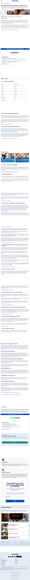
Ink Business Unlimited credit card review (14, 394)
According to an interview (4, 294)
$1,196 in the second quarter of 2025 (12, 131)
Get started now (6, 63)
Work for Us (16, 560)
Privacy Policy (17, 574)
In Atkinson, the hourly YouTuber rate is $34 (7, 135)
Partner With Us (3, 563)
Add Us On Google (4, 18)
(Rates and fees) (18, 392)
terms (25, 444)
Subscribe (16, 563)
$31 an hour (20, 136)
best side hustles (18, 197)
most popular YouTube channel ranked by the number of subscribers (12, 271)
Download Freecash (7, 429)
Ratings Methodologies (4, 560)
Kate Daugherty (5, 462)
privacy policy (22, 444)
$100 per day (25, 129)
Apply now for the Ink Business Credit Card (9, 392)
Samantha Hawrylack (6, 472)
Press (15, 558)
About (1, 558)
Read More (15, 543)
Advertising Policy (13, 574)
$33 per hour (5, 129)
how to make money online (10, 231)
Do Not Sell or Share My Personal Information (15, 575)
